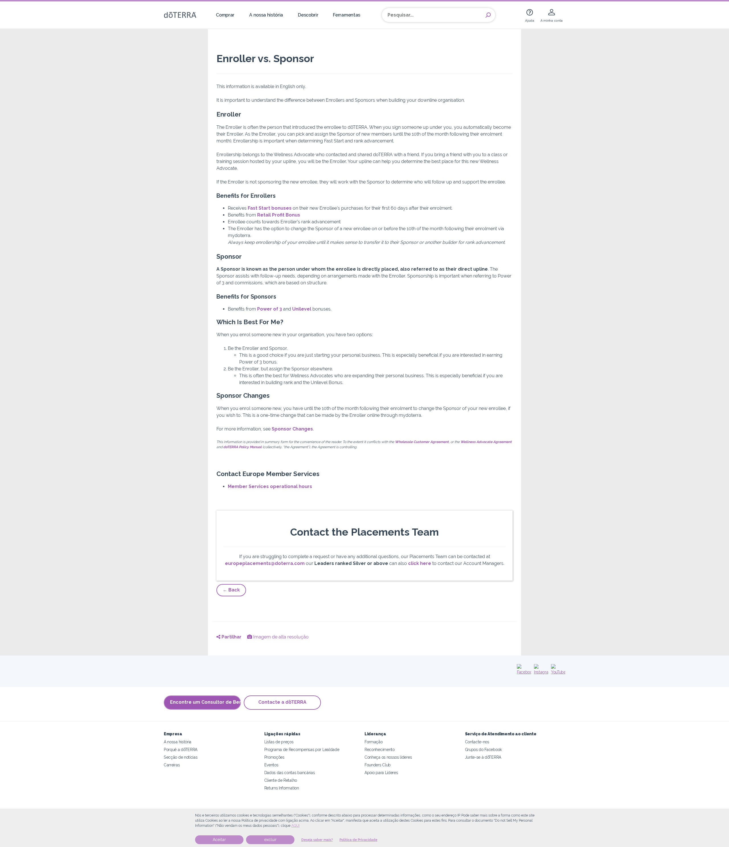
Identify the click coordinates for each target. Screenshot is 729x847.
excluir (270, 839)
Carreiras (172, 764)
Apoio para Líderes (381, 772)
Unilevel (301, 309)
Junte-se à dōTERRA (483, 757)
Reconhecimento (379, 749)
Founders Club (377, 764)
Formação (373, 741)
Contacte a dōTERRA (282, 702)
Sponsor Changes (292, 429)
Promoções (274, 757)
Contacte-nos (477, 741)
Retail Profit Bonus (278, 215)
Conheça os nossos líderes (388, 757)
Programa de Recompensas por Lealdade (301, 749)
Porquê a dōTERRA (180, 749)
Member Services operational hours (270, 486)
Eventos (271, 764)
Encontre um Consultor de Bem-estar (205, 702)
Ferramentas (346, 15)
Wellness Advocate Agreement (486, 442)
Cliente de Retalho (280, 780)
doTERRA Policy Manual (242, 447)
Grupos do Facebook (483, 749)
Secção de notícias (180, 757)
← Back (231, 590)
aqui (295, 826)
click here (419, 563)
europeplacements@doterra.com (265, 563)
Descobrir (308, 15)
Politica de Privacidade (358, 840)
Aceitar (219, 839)
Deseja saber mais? (317, 840)
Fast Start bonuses (270, 208)
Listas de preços (279, 741)
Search (488, 15)
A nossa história (266, 15)
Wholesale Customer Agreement (422, 442)
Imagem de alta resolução (280, 637)
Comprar (225, 15)
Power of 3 (269, 309)
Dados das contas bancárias (289, 772)
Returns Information (281, 787)
